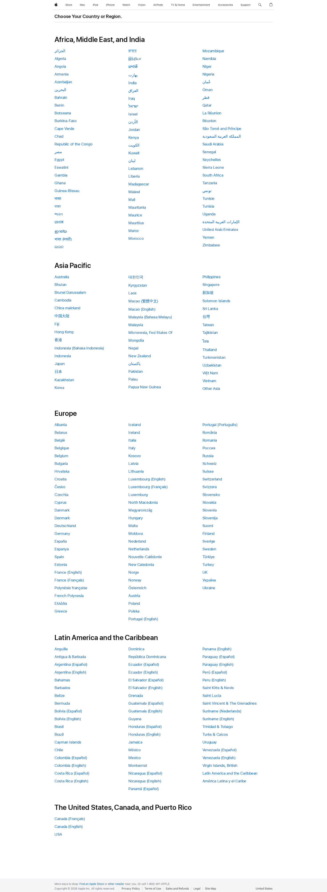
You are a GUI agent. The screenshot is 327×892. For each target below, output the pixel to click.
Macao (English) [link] (141, 309)
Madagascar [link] (138, 184)
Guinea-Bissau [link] (66, 190)
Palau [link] (132, 379)
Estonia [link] (60, 564)
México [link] (134, 750)
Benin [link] (59, 105)
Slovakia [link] (209, 502)
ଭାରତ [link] (59, 247)
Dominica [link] (136, 649)
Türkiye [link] (208, 557)
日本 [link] (58, 371)
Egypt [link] (59, 159)
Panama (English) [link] (217, 649)
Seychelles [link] (211, 159)
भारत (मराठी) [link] (63, 239)
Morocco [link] (135, 238)
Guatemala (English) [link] (145, 711)
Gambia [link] (60, 175)
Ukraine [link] (208, 588)
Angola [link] (60, 66)
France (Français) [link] (69, 580)
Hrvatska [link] (61, 471)
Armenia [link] (61, 74)
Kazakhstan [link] (64, 380)
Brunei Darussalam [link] (70, 292)
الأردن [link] (133, 122)
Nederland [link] (137, 541)
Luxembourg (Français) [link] (148, 487)
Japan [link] (59, 363)
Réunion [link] (209, 121)
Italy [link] (131, 448)
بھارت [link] (133, 75)
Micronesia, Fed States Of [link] (150, 332)
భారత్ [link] (132, 66)
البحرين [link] (60, 89)
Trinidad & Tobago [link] (217, 726)
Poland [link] (134, 603)
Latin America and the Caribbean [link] (229, 773)
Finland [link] (208, 533)
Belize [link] (59, 695)
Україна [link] (209, 580)
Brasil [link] (59, 726)
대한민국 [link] (135, 277)
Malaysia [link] (135, 325)
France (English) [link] (68, 572)
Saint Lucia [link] (211, 695)
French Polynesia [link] (69, 595)
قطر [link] (205, 97)
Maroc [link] (133, 230)
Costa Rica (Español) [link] (71, 773)
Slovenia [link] (209, 510)
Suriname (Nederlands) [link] (221, 711)
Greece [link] (60, 611)
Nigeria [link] (208, 74)
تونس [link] (207, 190)
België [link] (59, 440)
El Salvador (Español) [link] (146, 680)
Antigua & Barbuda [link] (70, 656)
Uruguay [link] (209, 742)
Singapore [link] (211, 284)
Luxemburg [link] (138, 494)
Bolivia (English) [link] (67, 719)
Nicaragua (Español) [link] (145, 773)
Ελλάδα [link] (60, 603)
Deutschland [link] (65, 525)
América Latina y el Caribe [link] (224, 781)
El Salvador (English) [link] (145, 688)
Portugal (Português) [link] (220, 424)
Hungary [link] (135, 518)
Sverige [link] (208, 541)
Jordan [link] (134, 129)
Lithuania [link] (136, 471)
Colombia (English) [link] (70, 765)
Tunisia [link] (208, 206)
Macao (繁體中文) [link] (143, 301)
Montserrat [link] (137, 765)
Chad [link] (58, 136)
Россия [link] (208, 448)
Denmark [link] (62, 518)
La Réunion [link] (211, 113)
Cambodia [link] (62, 300)
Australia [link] (61, 277)
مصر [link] (58, 152)
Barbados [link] (62, 688)
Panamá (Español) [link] (143, 789)
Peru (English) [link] (214, 680)
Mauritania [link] (137, 207)
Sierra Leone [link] (213, 167)
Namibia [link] (209, 58)
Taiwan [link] (208, 325)
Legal (197, 888)
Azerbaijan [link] (63, 82)
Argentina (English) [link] (70, 672)
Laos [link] (132, 293)
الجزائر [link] (59, 51)
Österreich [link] (137, 588)
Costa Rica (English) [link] (71, 781)
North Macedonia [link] (142, 502)
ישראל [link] (133, 106)
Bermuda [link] (62, 703)
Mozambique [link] (213, 51)
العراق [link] (133, 90)
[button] (259, 5)
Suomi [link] (207, 525)
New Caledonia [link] (141, 564)
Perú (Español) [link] (214, 672)
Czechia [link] (61, 494)
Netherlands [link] (138, 549)
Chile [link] (58, 750)
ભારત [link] (58, 214)
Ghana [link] (59, 183)
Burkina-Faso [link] (65, 121)
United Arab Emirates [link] (220, 229)
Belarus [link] (60, 432)
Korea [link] (59, 387)
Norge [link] (133, 572)
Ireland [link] (134, 432)
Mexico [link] (134, 757)
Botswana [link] (62, 113)
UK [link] (205, 572)
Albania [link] (60, 424)
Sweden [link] (209, 549)
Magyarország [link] (140, 510)
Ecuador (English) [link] (143, 672)
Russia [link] (208, 456)
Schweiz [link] (209, 463)
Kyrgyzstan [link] (137, 285)
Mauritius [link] (136, 223)
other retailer (116, 884)
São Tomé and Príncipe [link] (221, 128)
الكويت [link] (133, 145)
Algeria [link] (60, 58)
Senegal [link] (209, 152)
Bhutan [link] (60, 284)
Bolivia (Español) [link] (68, 711)
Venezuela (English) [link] (219, 757)
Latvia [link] (133, 463)
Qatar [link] (207, 105)
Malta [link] (132, 525)
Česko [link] (59, 487)
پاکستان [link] (134, 363)
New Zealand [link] (139, 356)
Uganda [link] (209, 214)
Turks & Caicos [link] (215, 734)
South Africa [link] (212, 175)
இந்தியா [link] (134, 58)
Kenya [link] (133, 137)
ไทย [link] (205, 341)
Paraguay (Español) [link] (218, 656)
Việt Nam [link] (210, 373)
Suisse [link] (208, 471)
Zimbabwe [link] (211, 245)
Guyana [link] (134, 719)
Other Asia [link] (211, 388)
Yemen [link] (208, 237)
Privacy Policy (131, 888)
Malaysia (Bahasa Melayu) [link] (150, 317)
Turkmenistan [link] (214, 357)
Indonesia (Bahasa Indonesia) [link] (79, 348)
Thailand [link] (209, 349)
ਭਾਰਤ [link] (132, 51)
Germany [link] (62, 533)
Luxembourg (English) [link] (147, 479)
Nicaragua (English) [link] (144, 781)
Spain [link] (59, 557)
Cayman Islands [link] (67, 742)
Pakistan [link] (135, 371)
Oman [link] (207, 89)
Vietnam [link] (209, 381)
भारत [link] (57, 198)
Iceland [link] (134, 424)
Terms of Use (153, 888)
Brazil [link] (59, 734)
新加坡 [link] (208, 292)
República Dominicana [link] (147, 656)
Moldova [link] (135, 533)
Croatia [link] (60, 479)
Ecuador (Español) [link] (143, 664)
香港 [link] (58, 340)
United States (264, 888)
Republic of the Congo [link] (73, 144)
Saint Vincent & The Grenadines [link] (229, 703)
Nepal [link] (133, 348)
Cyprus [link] (60, 502)
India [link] (132, 83)
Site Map (210, 888)
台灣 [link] (206, 316)
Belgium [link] (61, 456)
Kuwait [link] (133, 153)
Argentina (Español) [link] (70, 664)
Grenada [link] (135, 695)
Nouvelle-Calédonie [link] (145, 557)
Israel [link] (132, 114)
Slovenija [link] (210, 518)
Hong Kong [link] (63, 332)
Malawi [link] (134, 192)
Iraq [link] (131, 98)
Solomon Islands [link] (216, 301)
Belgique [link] (61, 448)
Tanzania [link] (209, 183)
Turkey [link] (208, 564)
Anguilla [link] (61, 649)
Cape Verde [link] (64, 128)
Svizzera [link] (209, 487)
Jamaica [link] (135, 742)
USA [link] (58, 834)
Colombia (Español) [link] (70, 757)
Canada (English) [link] (68, 826)
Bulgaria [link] (61, 463)
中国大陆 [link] (61, 316)
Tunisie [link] (208, 198)
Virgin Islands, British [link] (219, 765)
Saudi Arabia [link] (212, 144)
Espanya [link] (61, 549)
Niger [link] (207, 66)
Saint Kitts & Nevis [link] (218, 688)
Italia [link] (132, 440)
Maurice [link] (135, 215)
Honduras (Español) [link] (144, 726)
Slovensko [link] (211, 494)
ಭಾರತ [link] (58, 222)
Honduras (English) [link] (144, 734)
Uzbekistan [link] (211, 365)
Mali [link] (131, 199)
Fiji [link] (56, 324)
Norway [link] (134, 580)
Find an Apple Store (91, 884)
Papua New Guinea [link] (144, 387)
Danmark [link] (61, 510)
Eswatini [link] (61, 167)
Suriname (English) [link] (218, 719)
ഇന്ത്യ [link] (60, 231)
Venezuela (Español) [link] (219, 750)
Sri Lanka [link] (210, 308)
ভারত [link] (57, 206)
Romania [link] (209, 440)
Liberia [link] (133, 176)
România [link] (209, 432)
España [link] (60, 541)
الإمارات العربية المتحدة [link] (221, 222)
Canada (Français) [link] (69, 819)
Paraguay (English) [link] (218, 664)
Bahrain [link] (60, 97)
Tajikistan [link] (210, 332)
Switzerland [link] (212, 479)
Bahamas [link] (62, 680)
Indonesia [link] (62, 356)
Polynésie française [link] (70, 588)
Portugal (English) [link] (143, 619)
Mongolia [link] (136, 340)
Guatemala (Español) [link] (145, 703)
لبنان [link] (131, 161)
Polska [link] (133, 611)
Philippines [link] (211, 277)
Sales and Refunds (177, 888)
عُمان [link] (206, 82)
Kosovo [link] (134, 456)
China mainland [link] (67, 308)
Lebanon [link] (135, 168)
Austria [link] (134, 595)
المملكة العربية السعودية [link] (221, 136)
